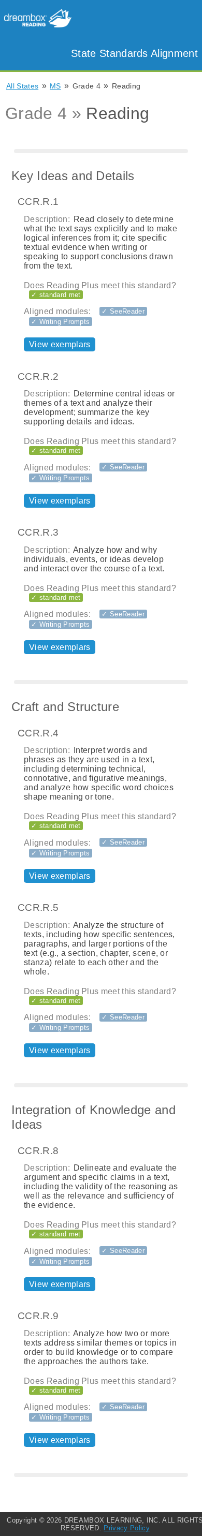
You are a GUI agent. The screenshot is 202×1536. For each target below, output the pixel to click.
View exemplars (59, 344)
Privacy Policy (126, 1528)
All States (22, 86)
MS (55, 86)
